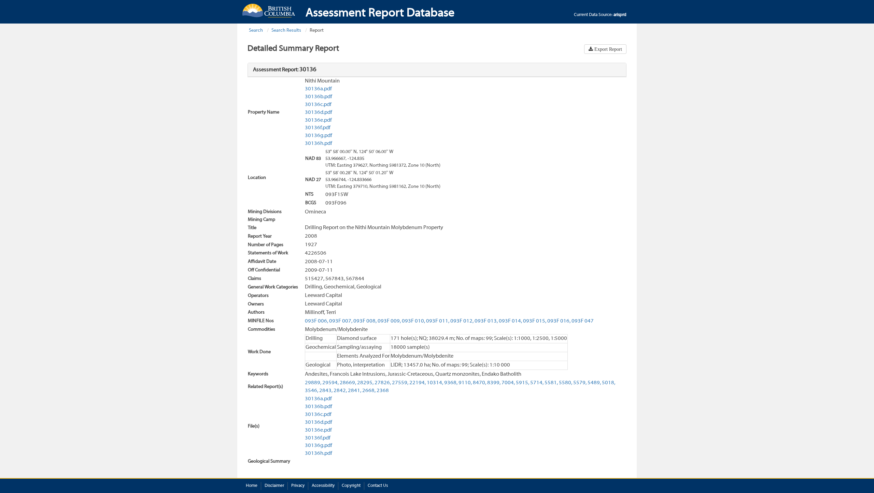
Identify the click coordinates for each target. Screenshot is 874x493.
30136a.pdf (318, 89)
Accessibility (323, 485)
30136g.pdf (318, 135)
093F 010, (413, 321)
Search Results (286, 30)
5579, (580, 383)
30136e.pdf (318, 120)
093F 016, (558, 321)
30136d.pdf (318, 112)
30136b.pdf (318, 97)
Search (256, 30)
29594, (330, 383)
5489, (594, 383)
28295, (365, 383)
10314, (435, 383)
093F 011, (437, 321)
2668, (369, 390)
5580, (565, 383)
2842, (340, 390)
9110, (465, 383)
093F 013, (486, 321)
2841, (354, 390)
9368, (450, 383)
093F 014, (510, 321)
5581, (551, 383)
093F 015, (534, 321)
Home (251, 485)
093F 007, (340, 321)
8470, (479, 383)
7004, (508, 383)
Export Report (607, 49)
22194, (417, 383)
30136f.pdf (317, 128)
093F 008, (365, 321)
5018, (608, 383)
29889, (313, 383)
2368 (383, 390)
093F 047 (583, 321)
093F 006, (316, 321)
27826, (383, 383)
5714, (537, 383)
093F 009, (389, 321)
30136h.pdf (318, 143)
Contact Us (378, 485)
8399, (494, 383)
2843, (326, 390)
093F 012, (462, 321)
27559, (400, 383)
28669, (348, 383)
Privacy (298, 485)
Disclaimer (274, 485)
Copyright (351, 485)
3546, (311, 390)
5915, (522, 383)
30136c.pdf (318, 104)
